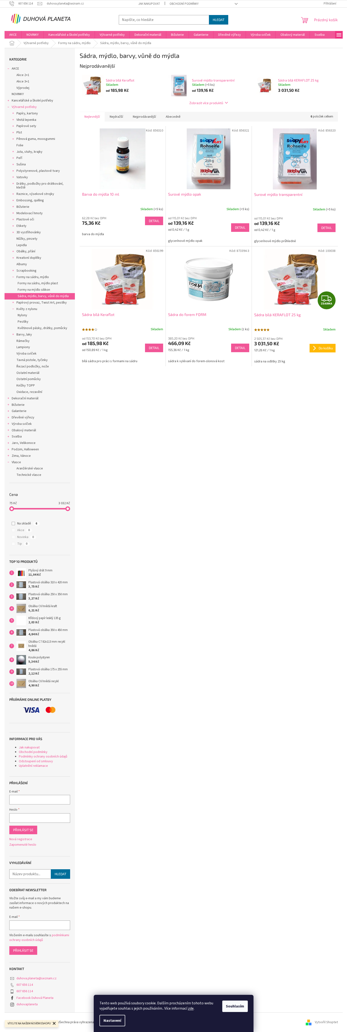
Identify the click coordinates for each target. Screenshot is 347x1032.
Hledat (218, 20)
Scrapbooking (26, 270)
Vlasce (16, 462)
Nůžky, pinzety (26, 238)
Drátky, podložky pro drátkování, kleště (39, 185)
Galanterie (19, 411)
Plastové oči (25, 219)
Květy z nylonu (26, 309)
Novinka (25, 537)
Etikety (21, 226)
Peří (19, 158)
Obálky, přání (25, 251)
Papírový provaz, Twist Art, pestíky (41, 302)
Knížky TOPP (25, 385)
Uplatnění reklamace (33, 765)
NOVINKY (18, 94)
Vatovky (22, 177)
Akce (23, 530)
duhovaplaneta (27, 1004)
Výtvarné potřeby (24, 107)
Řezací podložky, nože (32, 366)
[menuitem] (13, 35)
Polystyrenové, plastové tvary (38, 170)
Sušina (21, 164)
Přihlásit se (23, 830)
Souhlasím (235, 1006)
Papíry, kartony (27, 113)
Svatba (17, 436)
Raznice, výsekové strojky (35, 194)
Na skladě (27, 523)
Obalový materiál (24, 430)
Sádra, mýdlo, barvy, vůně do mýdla (43, 296)
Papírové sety (26, 126)
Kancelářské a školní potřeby (32, 100)
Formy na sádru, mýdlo (32, 277)
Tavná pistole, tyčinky (32, 360)
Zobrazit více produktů (206, 103)
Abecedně (173, 116)
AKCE (15, 68)
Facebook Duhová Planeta (34, 998)
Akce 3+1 (22, 81)
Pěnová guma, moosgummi (35, 139)
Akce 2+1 (22, 75)
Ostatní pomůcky (28, 379)
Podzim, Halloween (25, 449)
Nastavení (112, 1020)
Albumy (21, 264)
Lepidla (21, 245)
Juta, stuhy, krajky (29, 151)
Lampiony (23, 347)
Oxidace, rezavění (29, 392)
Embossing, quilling (30, 200)
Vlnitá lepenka (26, 119)
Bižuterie (22, 206)
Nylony (22, 315)
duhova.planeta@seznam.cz (36, 978)
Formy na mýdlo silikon (34, 289)
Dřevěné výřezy (23, 417)
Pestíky (23, 321)
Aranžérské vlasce (29, 468)
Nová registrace (20, 839)
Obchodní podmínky (184, 4)
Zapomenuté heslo (22, 845)
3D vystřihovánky (28, 232)
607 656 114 (24, 984)
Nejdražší (116, 116)
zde (191, 1008)
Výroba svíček (26, 353)
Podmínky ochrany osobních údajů (43, 756)
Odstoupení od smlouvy (36, 761)
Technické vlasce (28, 475)
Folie (19, 145)
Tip (22, 543)
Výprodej (22, 88)
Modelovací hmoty (29, 213)
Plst (19, 132)
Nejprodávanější (144, 116)
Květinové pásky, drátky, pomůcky (42, 328)
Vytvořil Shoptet (326, 1022)
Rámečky (23, 341)
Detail (154, 221)
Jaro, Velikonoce (24, 443)
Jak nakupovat (149, 4)
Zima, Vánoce (21, 455)
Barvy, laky (24, 334)
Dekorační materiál (25, 398)
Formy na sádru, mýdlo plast (38, 283)
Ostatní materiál (27, 373)
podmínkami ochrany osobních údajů (39, 937)
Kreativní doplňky (28, 257)
